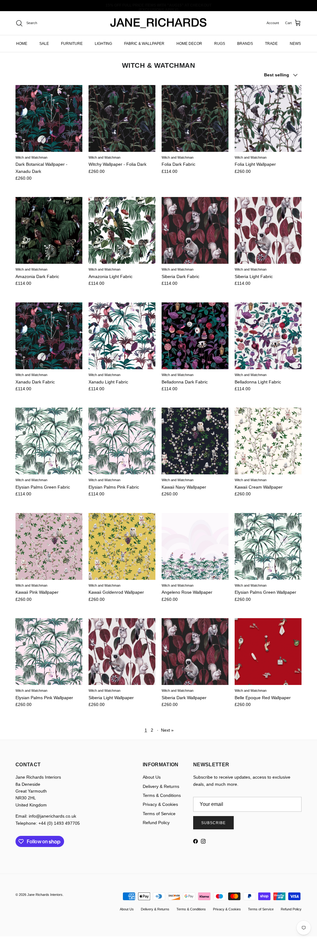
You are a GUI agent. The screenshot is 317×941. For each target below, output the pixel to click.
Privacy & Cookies (160, 804)
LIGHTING (103, 43)
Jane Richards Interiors (45, 894)
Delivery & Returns (161, 786)
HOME (21, 43)
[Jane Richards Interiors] (158, 23)
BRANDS (245, 43)
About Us (152, 777)
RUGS (219, 43)
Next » (167, 730)
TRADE (271, 43)
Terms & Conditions (162, 795)
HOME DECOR (189, 43)
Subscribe (213, 823)
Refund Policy (156, 822)
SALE (44, 43)
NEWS (295, 43)
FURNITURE (72, 43)
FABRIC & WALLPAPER (144, 43)
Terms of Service (159, 813)
